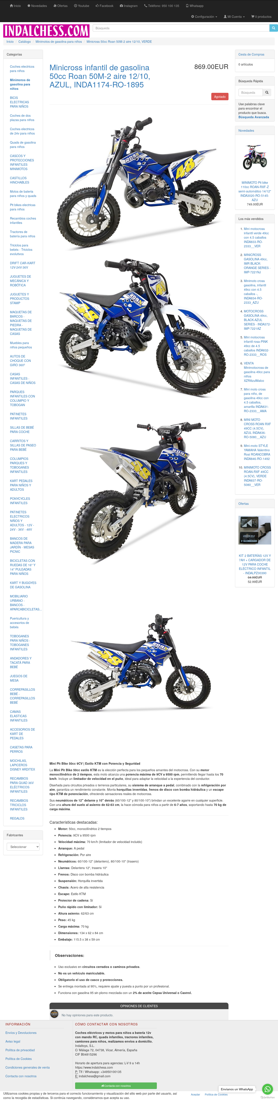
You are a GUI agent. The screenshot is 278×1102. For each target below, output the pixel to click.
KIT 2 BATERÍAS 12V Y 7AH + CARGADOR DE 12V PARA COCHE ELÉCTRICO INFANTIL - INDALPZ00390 (255, 564)
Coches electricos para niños (22, 68)
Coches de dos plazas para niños (22, 117)
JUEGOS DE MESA (18, 678)
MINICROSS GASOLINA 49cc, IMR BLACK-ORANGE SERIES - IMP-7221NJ (257, 263)
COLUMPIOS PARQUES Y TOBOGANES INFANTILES (19, 465)
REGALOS (17, 818)
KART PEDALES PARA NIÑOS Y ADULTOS (21, 485)
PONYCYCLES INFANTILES (20, 500)
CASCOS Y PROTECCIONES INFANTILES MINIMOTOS (22, 162)
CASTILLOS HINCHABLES (19, 180)
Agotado (220, 96)
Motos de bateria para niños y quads (23, 193)
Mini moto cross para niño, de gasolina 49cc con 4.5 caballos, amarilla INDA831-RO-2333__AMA (256, 400)
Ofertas (243, 503)
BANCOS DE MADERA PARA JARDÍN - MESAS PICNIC (22, 545)
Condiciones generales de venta (27, 1067)
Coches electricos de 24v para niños (22, 131)
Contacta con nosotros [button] (117, 1085)
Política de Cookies (18, 1058)
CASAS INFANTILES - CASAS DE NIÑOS (22, 378)
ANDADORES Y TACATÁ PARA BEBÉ (20, 662)
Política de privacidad (20, 1050)
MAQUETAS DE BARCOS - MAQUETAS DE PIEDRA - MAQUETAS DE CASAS (21, 323)
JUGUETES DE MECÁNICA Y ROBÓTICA (20, 280)
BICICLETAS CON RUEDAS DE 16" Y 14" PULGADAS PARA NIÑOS (22, 567)
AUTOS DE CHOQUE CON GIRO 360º (20, 360)
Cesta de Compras (251, 54)
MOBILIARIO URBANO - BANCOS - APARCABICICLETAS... (25, 602)
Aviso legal (12, 1041)
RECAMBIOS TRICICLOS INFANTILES (19, 804)
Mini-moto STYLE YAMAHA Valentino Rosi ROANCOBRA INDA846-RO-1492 (257, 452)
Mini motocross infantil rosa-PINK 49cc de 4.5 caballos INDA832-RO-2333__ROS (256, 346)
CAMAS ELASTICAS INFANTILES (18, 715)
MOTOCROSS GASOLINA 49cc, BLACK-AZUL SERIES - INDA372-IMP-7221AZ (257, 320)
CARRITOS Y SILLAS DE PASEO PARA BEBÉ (23, 445)
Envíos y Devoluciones (20, 1032)
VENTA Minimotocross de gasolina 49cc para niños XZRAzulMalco (257, 372)
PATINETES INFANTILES (18, 416)
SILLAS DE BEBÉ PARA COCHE (22, 429)
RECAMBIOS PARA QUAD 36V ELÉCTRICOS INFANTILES (22, 785)
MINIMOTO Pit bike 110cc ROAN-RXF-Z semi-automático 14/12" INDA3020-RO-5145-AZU (254, 191)
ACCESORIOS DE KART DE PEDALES (22, 733)
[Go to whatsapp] (267, 1089)
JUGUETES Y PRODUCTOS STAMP (19, 298)
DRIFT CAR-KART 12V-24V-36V (22, 265)
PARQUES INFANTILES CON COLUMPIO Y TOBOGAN (22, 398)
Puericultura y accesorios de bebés (19, 622)
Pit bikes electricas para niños (22, 207)
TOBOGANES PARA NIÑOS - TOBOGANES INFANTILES (20, 642)
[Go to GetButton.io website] (268, 1097)
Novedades (246, 130)
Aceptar (195, 1094)
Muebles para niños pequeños (21, 345)
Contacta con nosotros (20, 1076)
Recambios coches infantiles (23, 220)
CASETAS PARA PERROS (21, 749)
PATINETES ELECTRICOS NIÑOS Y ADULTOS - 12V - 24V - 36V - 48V (22, 520)
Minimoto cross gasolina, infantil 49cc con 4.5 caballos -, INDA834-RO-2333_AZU (255, 292)
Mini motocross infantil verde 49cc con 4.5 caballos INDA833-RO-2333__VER (256, 237)
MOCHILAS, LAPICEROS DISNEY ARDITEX (22, 764)
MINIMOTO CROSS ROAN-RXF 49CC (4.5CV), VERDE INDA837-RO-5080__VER (257, 476)
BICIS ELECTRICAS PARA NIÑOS (19, 101)
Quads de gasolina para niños (23, 144)
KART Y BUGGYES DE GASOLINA (23, 585)
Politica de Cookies (216, 1094)
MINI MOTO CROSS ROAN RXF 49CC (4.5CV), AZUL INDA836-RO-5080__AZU (257, 428)
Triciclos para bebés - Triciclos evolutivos (21, 249)
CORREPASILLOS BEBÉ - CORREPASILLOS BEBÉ (22, 696)
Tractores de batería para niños (22, 234)
